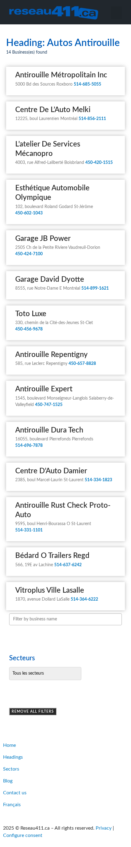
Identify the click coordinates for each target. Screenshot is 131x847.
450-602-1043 (29, 213)
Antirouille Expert (44, 389)
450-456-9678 (29, 329)
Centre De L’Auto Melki (52, 110)
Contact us (15, 792)
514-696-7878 (29, 445)
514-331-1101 (29, 530)
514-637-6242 (68, 565)
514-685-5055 (87, 84)
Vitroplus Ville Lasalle (49, 590)
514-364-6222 (84, 599)
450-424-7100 (29, 254)
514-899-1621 (95, 288)
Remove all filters (33, 711)
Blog (7, 780)
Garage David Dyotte (49, 279)
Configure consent (22, 835)
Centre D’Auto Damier (51, 471)
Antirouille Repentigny (51, 354)
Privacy (104, 828)
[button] (116, 12)
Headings (13, 757)
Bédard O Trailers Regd (52, 555)
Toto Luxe (30, 314)
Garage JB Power (43, 238)
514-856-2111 (92, 119)
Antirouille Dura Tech (49, 430)
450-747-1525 (48, 405)
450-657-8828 (82, 364)
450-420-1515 (99, 163)
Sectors (11, 769)
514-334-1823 (98, 480)
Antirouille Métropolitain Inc (61, 75)
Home (9, 745)
